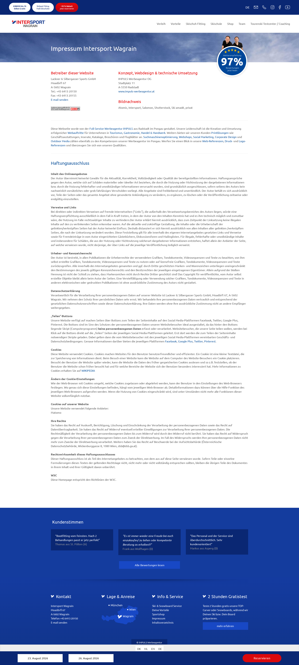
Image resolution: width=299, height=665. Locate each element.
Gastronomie (132, 132)
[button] (245, 7)
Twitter (198, 341)
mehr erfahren (225, 626)
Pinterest (210, 341)
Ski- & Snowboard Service (167, 605)
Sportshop (158, 614)
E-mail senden (59, 99)
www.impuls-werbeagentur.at (136, 91)
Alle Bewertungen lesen (149, 565)
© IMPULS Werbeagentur (149, 642)
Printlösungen (220, 132)
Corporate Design (226, 137)
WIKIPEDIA (88, 370)
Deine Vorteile (160, 610)
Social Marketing (203, 137)
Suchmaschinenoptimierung (160, 137)
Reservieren (262, 658)
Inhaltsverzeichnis (163, 622)
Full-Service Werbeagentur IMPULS (111, 128)
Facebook (171, 341)
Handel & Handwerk (153, 132)
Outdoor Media (60, 141)
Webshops (185, 137)
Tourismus (116, 132)
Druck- (229, 141)
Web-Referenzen (212, 141)
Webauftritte (76, 132)
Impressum (158, 618)
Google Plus (185, 341)
